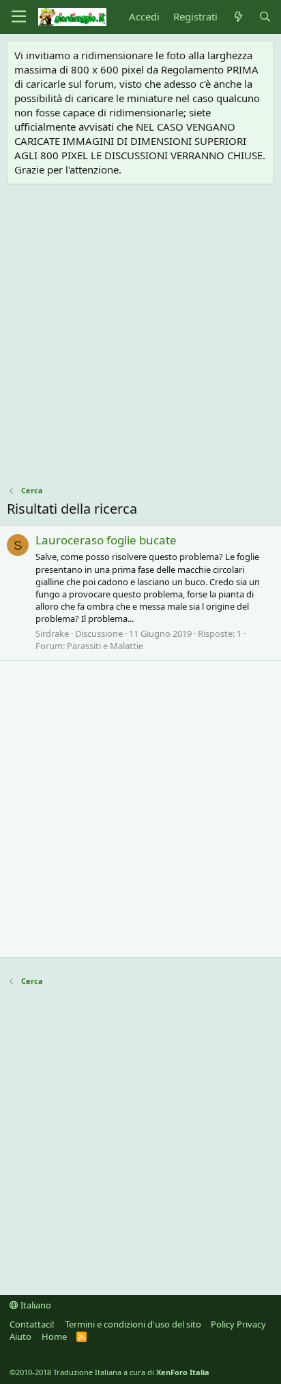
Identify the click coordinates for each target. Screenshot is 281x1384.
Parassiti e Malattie (105, 646)
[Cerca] (265, 16)
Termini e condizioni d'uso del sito (133, 1324)
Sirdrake (52, 633)
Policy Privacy (238, 1324)
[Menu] (19, 17)
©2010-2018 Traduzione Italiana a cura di (109, 1372)
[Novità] (237, 16)
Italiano (34, 1305)
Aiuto (20, 1336)
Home (54, 1336)
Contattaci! (32, 1324)
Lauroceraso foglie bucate (106, 540)
